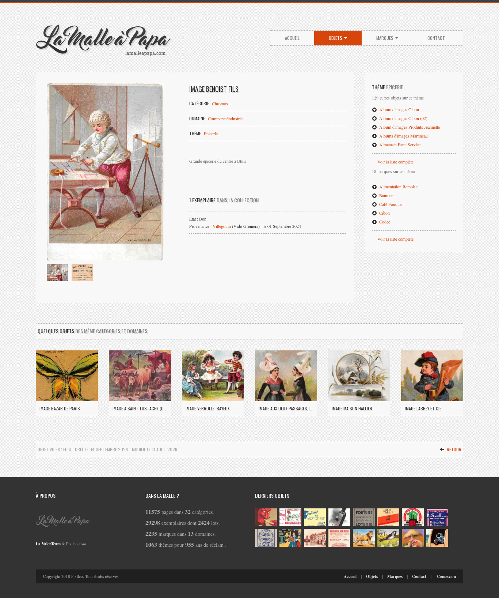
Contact (436, 38)
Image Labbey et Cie (423, 408)
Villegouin (222, 226)
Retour (453, 449)
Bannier (385, 195)
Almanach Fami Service (399, 144)
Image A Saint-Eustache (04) (140, 408)
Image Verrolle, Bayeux (208, 408)
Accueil (292, 38)
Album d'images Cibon (398, 109)
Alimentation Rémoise (398, 186)
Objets (336, 38)
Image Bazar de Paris (59, 408)
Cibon (384, 213)
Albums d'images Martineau (403, 136)
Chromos (220, 103)
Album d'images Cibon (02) (402, 118)
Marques (385, 38)
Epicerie (211, 133)
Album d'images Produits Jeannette (409, 127)
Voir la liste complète (395, 162)
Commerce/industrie (225, 118)
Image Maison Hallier (352, 408)
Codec (384, 222)
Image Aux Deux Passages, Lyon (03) (286, 408)
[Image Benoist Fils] (105, 171)
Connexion (446, 576)
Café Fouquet (390, 204)
